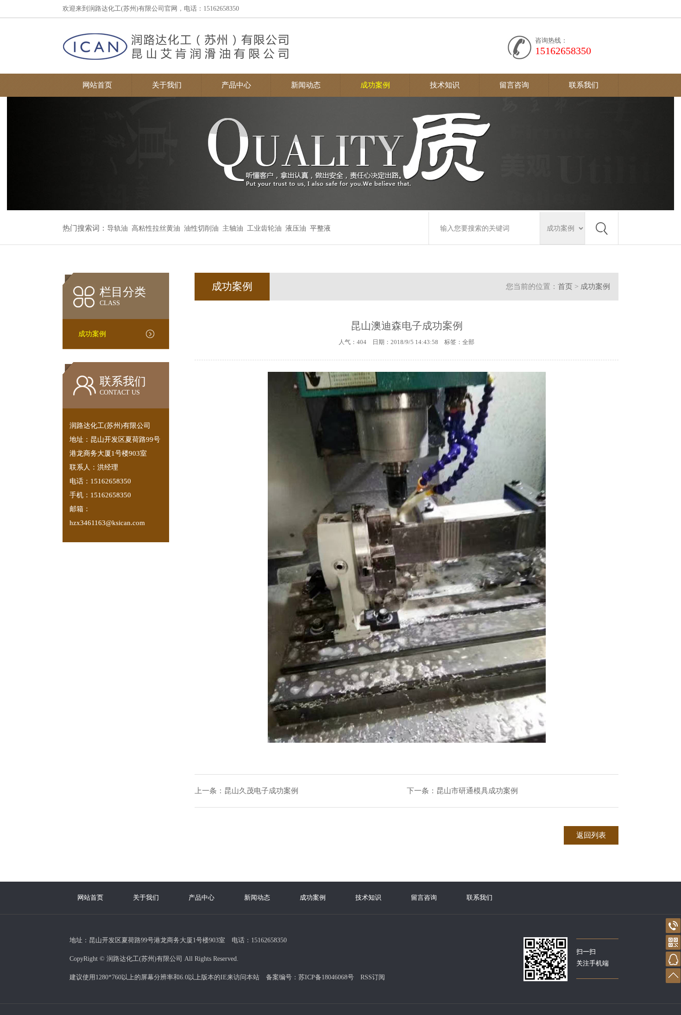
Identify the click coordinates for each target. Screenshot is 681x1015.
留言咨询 (514, 85)
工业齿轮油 (264, 228)
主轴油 (232, 228)
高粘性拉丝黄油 (156, 228)
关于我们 (167, 85)
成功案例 (375, 85)
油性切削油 (201, 228)
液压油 (295, 228)
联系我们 (584, 85)
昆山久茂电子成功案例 (261, 791)
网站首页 (97, 85)
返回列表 (591, 835)
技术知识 (445, 85)
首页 (565, 286)
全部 (468, 341)
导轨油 (117, 228)
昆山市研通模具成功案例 (477, 791)
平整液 (320, 228)
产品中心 (236, 85)
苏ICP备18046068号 (326, 977)
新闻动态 (306, 85)
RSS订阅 (372, 977)
